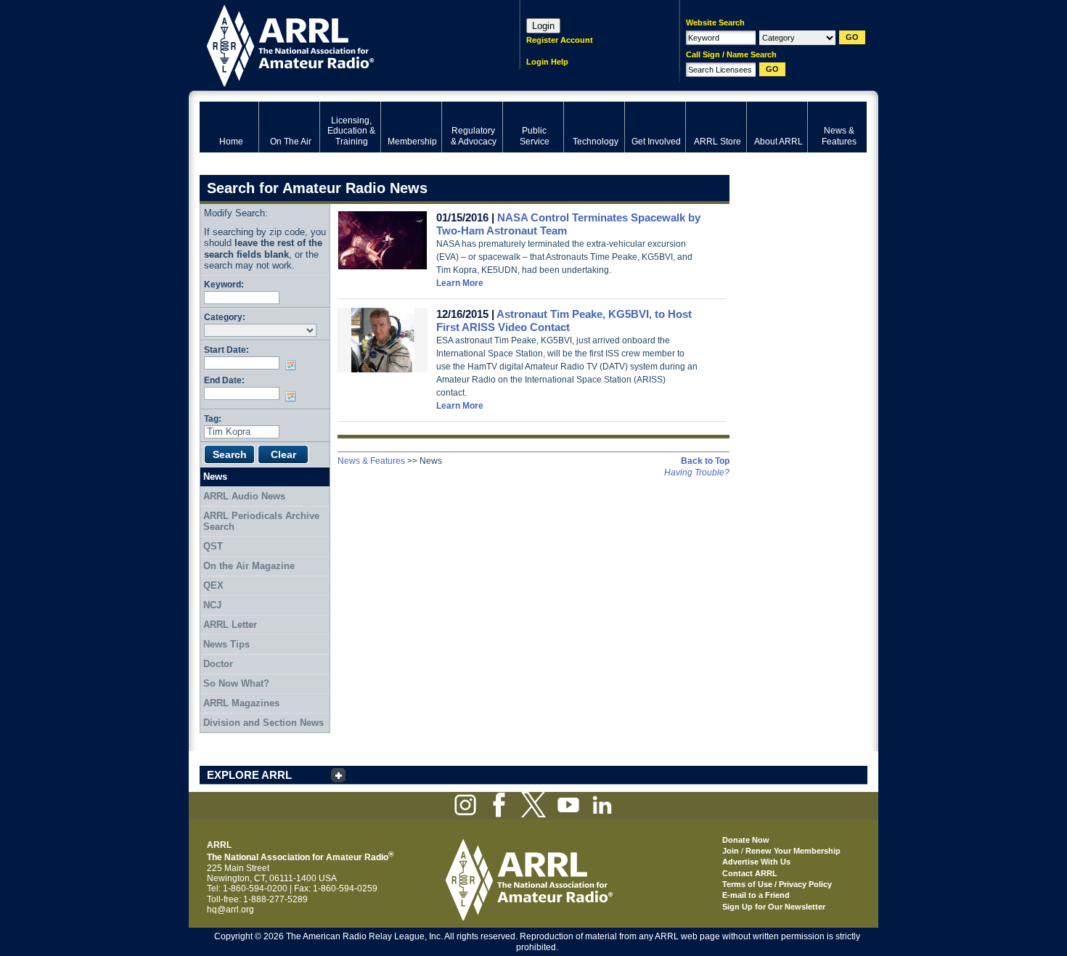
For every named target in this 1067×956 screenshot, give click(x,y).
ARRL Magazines (241, 703)
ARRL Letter (230, 624)
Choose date (293, 365)
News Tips (226, 644)
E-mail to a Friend (756, 895)
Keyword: (224, 284)
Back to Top (705, 461)
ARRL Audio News (244, 496)
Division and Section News (263, 722)
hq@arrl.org (230, 909)
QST (213, 546)
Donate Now (745, 840)
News (215, 476)
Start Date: (226, 349)
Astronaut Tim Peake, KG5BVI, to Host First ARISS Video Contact (564, 320)
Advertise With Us (756, 861)
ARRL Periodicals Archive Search (261, 521)
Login (543, 25)
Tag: (212, 418)
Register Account (559, 40)
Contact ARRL (749, 873)
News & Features (371, 461)
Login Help (547, 61)
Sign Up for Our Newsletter (773, 906)
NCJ (212, 605)
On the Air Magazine (249, 565)
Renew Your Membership (793, 850)
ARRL (340, 43)
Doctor (218, 663)
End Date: (224, 380)
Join (730, 850)
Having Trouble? (696, 472)
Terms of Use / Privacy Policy (777, 884)
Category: (224, 317)
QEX (213, 585)
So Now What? (236, 683)
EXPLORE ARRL (249, 775)
